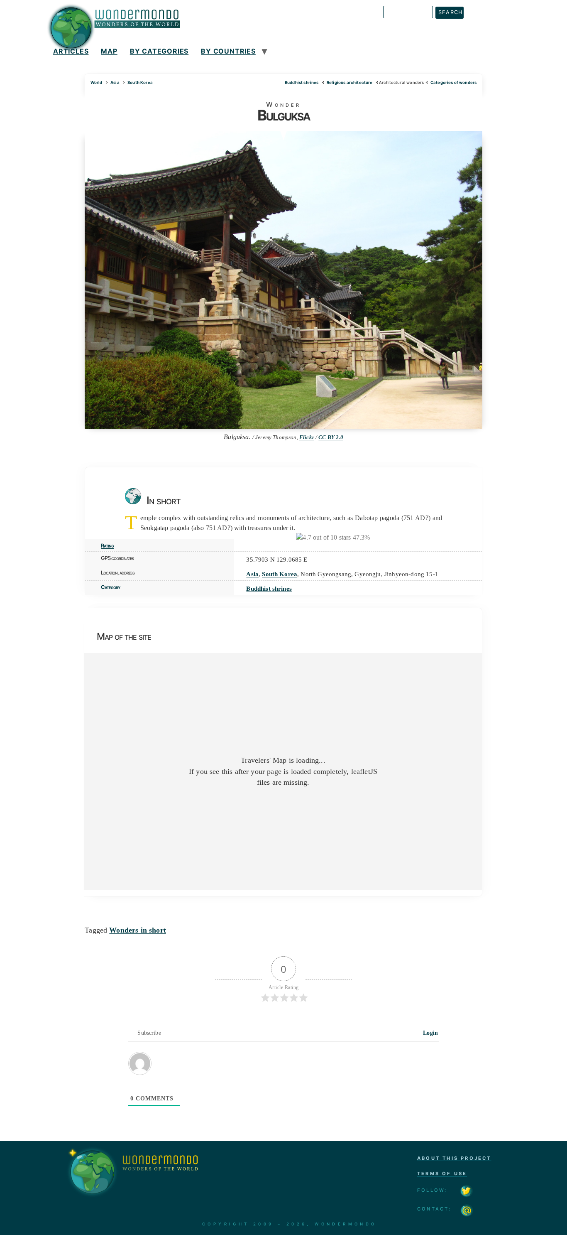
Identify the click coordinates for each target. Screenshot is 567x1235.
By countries (228, 51)
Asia (115, 82)
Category (110, 587)
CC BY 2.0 (330, 437)
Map (109, 51)
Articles (70, 51)
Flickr (306, 437)
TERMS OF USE (442, 1173)
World (96, 82)
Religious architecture (350, 82)
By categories (159, 51)
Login (429, 1033)
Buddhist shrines (302, 82)
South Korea (140, 82)
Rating (107, 546)
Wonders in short (137, 930)
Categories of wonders (453, 82)
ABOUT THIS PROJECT (454, 1158)
